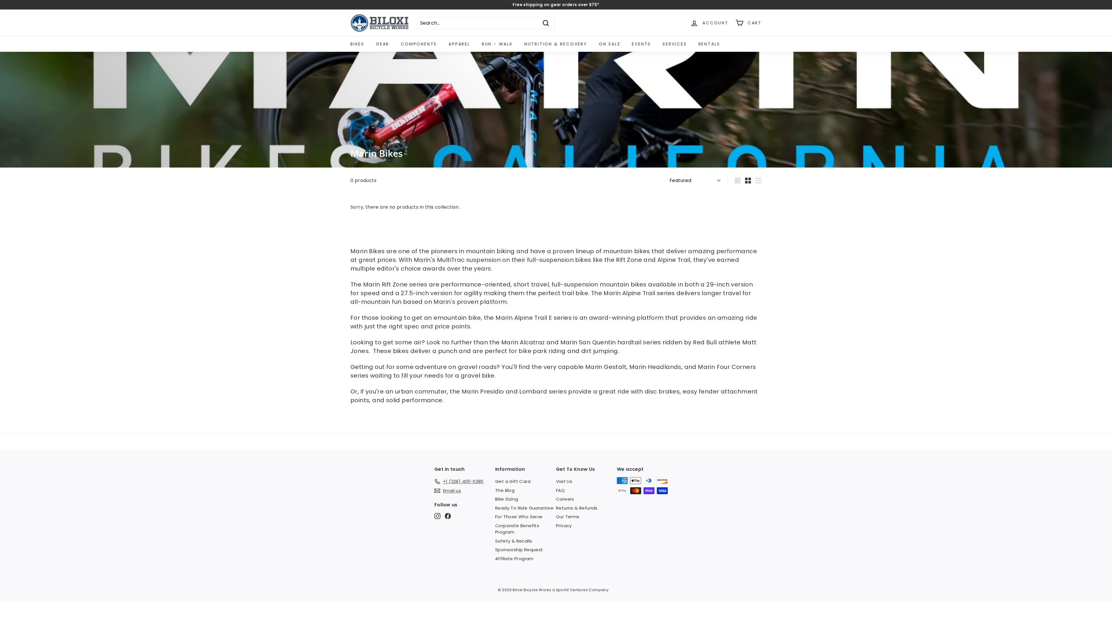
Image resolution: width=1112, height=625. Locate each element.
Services (675, 44)
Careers (565, 499)
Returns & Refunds (577, 508)
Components (419, 44)
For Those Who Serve (519, 517)
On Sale (610, 44)
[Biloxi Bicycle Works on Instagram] (437, 516)
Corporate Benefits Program (517, 529)
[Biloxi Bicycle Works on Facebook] (448, 516)
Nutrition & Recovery (555, 44)
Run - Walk (497, 44)
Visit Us (564, 481)
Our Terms (567, 517)
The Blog (505, 490)
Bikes (357, 44)
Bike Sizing (506, 499)
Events (641, 44)
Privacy (564, 526)
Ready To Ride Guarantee (524, 508)
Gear (382, 44)
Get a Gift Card (513, 481)
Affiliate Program (514, 559)
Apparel (459, 44)
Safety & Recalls (513, 541)
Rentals (709, 44)
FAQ (560, 490)
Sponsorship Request (519, 550)
